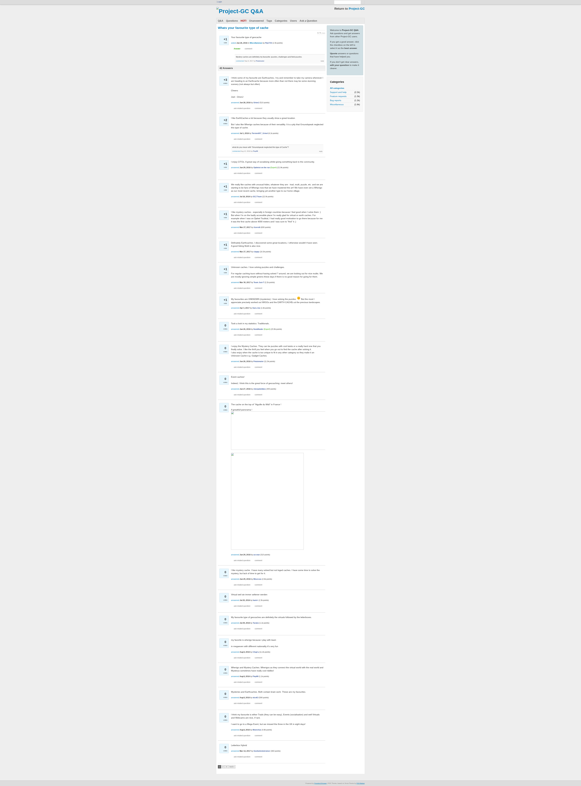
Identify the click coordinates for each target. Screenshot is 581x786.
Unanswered (256, 21)
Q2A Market (360, 783)
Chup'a (256, 652)
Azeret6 (257, 227)
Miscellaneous (337, 104)
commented (240, 61)
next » (231, 767)
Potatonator (260, 61)
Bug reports (335, 100)
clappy (256, 252)
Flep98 (255, 151)
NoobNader (258, 329)
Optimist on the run (261, 167)
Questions (232, 21)
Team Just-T (259, 282)
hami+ (255, 600)
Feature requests (338, 96)
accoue (256, 555)
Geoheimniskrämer (262, 751)
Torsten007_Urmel (260, 133)
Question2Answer (320, 783)
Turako (256, 623)
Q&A (220, 21)
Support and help (338, 92)
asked (233, 43)
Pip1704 (268, 43)
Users (293, 21)
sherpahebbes (259, 389)
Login (219, 2)
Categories (281, 21)
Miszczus (257, 579)
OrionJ (256, 103)
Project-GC (357, 8)
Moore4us (257, 730)
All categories (337, 88)
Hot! (243, 21)
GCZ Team (257, 197)
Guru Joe (256, 308)
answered (235, 103)
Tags (269, 21)
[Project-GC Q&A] (239, 11)
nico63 (255, 698)
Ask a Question (308, 21)
